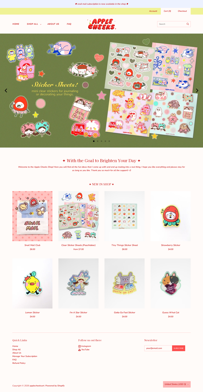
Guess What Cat (170, 312)
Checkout (182, 11)
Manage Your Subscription (24, 356)
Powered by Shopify (54, 385)
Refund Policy (18, 363)
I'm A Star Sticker (78, 312)
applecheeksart (37, 385)
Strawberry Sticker (170, 245)
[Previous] (6, 90)
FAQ (69, 24)
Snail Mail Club (32, 245)
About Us (53, 24)
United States (175, 384)
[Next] (196, 90)
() (167, 11)
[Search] (188, 24)
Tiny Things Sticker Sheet (124, 245)
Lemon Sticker (32, 312)
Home (15, 24)
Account (153, 11)
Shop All (32, 24)
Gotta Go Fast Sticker (124, 312)
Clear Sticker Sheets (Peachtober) (78, 245)
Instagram (86, 346)
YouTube (85, 349)
